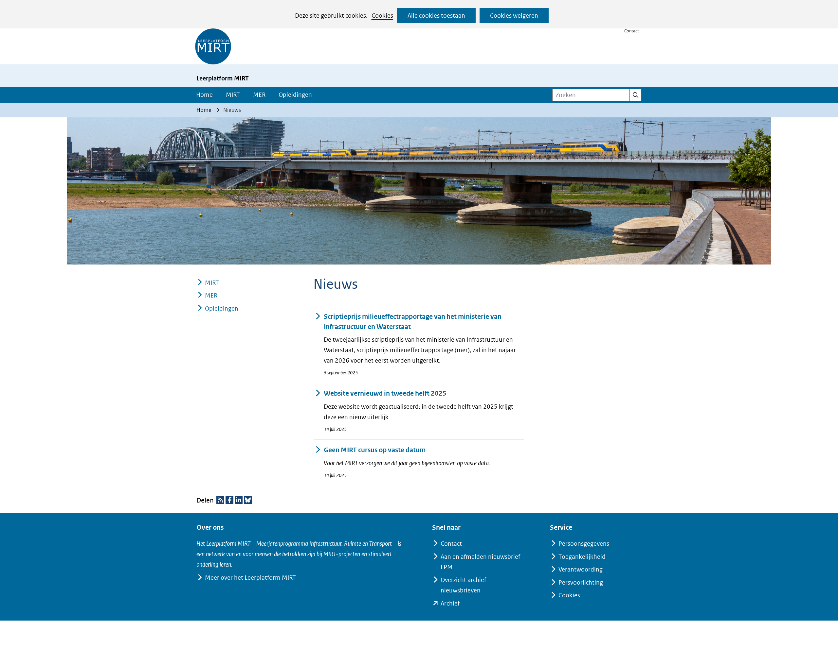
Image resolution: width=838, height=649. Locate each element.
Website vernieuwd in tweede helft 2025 (385, 393)
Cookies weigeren (514, 15)
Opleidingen (295, 94)
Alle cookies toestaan (436, 15)
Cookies (382, 15)
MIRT (233, 94)
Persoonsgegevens (583, 543)
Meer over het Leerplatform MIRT (250, 577)
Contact (631, 31)
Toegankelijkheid (582, 556)
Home (204, 94)
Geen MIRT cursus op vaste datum (375, 450)
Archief (450, 603)
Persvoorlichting (580, 582)
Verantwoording (580, 569)
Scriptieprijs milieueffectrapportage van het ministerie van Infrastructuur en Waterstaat (412, 322)
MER (259, 94)
